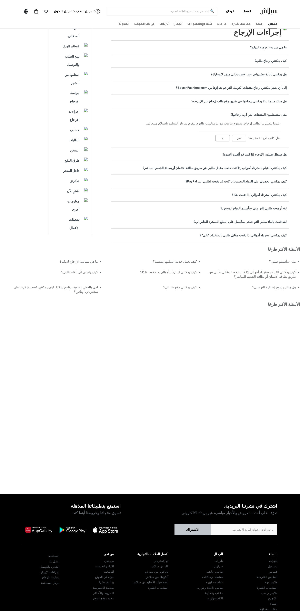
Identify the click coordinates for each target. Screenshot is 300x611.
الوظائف (109, 571)
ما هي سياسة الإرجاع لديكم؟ (268, 47)
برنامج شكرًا (106, 582)
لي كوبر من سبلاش (156, 571)
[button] (45, 11)
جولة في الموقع (104, 577)
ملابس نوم (271, 582)
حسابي (74, 130)
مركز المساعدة (50, 582)
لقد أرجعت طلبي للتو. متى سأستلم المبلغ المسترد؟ (253, 208)
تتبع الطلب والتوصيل (72, 60)
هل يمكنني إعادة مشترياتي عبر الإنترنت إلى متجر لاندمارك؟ (249, 74)
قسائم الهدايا (70, 46)
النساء (273, 603)
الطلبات (74, 140)
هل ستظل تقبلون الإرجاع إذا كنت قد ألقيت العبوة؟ (254, 154)
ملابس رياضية (269, 593)
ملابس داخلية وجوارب (210, 587)
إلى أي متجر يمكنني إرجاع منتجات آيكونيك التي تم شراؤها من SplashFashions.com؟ (231, 87)
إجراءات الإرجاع (73, 115)
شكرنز (74, 181)
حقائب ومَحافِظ (268, 609)
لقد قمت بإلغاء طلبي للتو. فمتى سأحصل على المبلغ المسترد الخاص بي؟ (240, 221)
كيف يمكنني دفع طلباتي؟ (180, 287)
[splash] (268, 12)
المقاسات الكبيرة (267, 587)
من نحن (109, 560)
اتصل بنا (54, 561)
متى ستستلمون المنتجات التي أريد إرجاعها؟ (258, 114)
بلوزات (273, 560)
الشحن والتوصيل (49, 566)
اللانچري (272, 598)
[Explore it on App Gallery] (39, 529)
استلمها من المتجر (71, 79)
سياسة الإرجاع (74, 97)
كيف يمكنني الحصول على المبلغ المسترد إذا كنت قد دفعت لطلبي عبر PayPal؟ (236, 181)
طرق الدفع (72, 160)
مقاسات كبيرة (214, 582)
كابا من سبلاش (159, 566)
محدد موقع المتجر (103, 598)
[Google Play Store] (72, 530)
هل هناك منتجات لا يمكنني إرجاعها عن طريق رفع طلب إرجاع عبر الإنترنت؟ (239, 101)
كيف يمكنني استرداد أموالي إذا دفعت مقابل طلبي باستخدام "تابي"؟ (243, 235)
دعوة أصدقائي (73, 32)
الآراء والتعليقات (104, 566)
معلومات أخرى (73, 205)
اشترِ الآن (73, 191)
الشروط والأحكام (103, 593)
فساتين (273, 571)
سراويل (272, 566)
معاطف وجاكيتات (212, 577)
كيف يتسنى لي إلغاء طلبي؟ (79, 272)
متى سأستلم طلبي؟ (282, 261)
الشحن (74, 150)
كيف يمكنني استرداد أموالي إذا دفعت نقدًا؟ (259, 195)
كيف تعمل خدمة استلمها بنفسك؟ (175, 261)
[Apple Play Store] (106, 529)
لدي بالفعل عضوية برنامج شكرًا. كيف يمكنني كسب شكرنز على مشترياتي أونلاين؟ (55, 289)
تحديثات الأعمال (74, 224)
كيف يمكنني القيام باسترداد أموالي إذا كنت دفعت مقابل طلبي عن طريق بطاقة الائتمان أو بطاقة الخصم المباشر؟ (215, 168)
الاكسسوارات (215, 598)
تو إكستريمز (161, 560)
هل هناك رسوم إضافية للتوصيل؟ (274, 287)
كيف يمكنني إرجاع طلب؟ (270, 60)
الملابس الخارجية (267, 577)
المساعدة (53, 556)
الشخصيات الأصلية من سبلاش (150, 582)
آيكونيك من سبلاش (157, 577)
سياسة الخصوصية (103, 587)
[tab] (200, 47)
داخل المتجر (71, 170)
